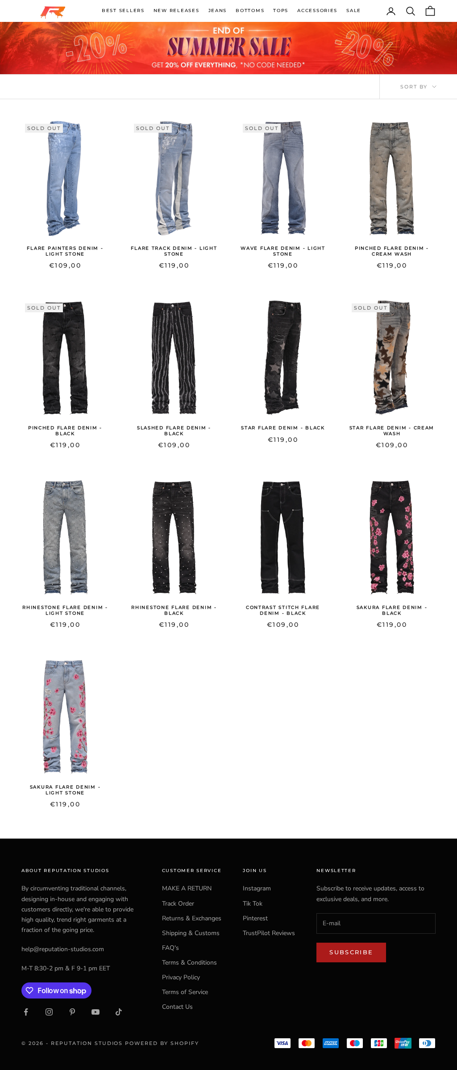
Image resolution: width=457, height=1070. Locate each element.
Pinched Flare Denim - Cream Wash (392, 251)
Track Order (178, 903)
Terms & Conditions (189, 962)
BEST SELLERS (123, 10)
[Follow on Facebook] (25, 1011)
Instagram (257, 888)
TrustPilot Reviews (269, 933)
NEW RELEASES (176, 10)
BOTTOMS (250, 10)
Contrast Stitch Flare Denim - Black (283, 610)
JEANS (217, 10)
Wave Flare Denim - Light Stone (283, 251)
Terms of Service (185, 992)
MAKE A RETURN (187, 888)
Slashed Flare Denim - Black (174, 430)
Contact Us (177, 1007)
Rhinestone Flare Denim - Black (173, 610)
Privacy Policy (181, 977)
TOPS (280, 10)
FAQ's (170, 948)
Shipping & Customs (191, 933)
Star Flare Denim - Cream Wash (391, 430)
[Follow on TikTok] (118, 1011)
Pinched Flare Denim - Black (65, 430)
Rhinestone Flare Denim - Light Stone (65, 610)
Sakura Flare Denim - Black (392, 610)
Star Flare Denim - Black (282, 427)
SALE (353, 10)
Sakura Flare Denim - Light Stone (65, 790)
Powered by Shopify (162, 1043)
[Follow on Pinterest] (72, 1011)
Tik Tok (252, 903)
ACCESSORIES (317, 10)
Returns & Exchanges (191, 918)
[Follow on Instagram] (49, 1011)
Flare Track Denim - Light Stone (174, 251)
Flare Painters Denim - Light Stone (65, 251)
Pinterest (255, 918)
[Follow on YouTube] (95, 1011)
